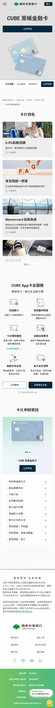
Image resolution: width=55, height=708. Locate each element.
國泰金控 (14, 638)
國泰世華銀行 (8, 100)
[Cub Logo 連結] (25, 4)
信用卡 (29, 100)
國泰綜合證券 (40, 645)
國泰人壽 (40, 638)
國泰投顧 (40, 652)
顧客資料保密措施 (36, 685)
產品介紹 (20, 100)
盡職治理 (22, 691)
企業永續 (22, 673)
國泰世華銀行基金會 (17, 679)
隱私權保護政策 (25, 611)
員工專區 (33, 673)
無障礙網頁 (33, 679)
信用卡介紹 (39, 100)
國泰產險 (14, 645)
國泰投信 (14, 652)
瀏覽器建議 (21, 697)
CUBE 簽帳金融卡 (12, 104)
